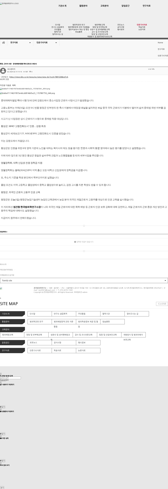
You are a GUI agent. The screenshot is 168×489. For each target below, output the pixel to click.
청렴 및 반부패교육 (99, 27)
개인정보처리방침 (6, 270)
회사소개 (3, 264)
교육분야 (104, 6)
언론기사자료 (142, 25)
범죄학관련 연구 (78, 25)
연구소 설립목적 (57, 27)
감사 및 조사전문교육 (100, 32)
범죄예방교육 (100, 25)
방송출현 (78, 32)
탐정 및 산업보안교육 (100, 34)
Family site (7, 280)
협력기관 (57, 32)
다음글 (8, 85)
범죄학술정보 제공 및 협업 (79, 29)
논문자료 (141, 29)
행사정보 (120, 29)
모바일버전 (78, 292)
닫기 (3, 407)
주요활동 (57, 29)
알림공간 (125, 6)
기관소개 (62, 6)
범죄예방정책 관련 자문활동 (79, 27)
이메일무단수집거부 (7, 275)
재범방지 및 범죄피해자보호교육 (99, 37)
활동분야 (83, 6)
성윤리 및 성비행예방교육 (100, 29)
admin (84, 292)
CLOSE (162, 304)
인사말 (57, 25)
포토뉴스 (120, 25)
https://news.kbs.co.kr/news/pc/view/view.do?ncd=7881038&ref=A (38, 77)
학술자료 (141, 27)
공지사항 (120, 27)
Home (160, 43)
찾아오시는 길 (57, 34)
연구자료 (147, 6)
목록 (14, 85)
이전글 (2, 85)
